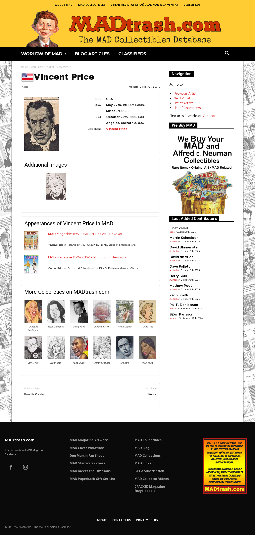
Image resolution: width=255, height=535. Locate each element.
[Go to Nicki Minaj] (147, 358)
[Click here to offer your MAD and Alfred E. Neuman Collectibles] (201, 213)
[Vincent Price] (49, 124)
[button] (227, 53)
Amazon (209, 116)
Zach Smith (179, 295)
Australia (174, 241)
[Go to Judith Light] (56, 358)
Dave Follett (180, 266)
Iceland (173, 308)
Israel (172, 231)
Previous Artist (185, 93)
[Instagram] (26, 468)
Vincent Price (116, 129)
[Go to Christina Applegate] (33, 322)
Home (24, 67)
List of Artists (183, 103)
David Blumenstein (185, 247)
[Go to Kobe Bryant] (79, 358)
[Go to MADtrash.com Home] (127, 28)
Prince (152, 394)
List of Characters (187, 108)
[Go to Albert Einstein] (102, 322)
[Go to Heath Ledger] (124, 322)
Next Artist (182, 98)
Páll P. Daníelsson (184, 305)
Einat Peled (179, 228)
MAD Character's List (42, 67)
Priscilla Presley (34, 394)
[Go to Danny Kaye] (79, 322)
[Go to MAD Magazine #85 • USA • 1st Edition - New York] (31, 240)
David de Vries (181, 257)
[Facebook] (11, 468)
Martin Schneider (184, 238)
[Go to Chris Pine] (147, 322)
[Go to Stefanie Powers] (102, 358)
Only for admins (35, 415)
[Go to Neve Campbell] (56, 322)
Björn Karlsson (181, 314)
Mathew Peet (181, 286)
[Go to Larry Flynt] (33, 358)
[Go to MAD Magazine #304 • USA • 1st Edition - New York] (31, 264)
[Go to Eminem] (124, 358)
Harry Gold (178, 276)
